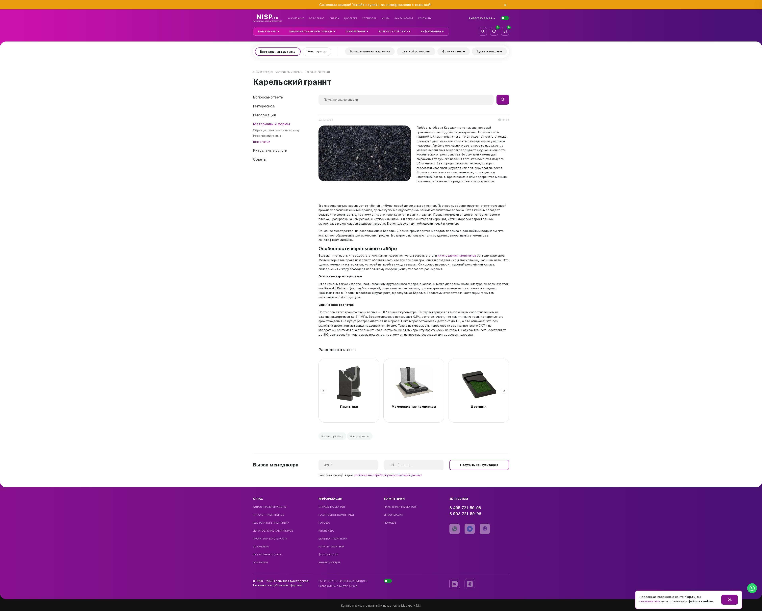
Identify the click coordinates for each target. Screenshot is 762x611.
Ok (729, 599)
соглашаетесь (650, 601)
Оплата (334, 18)
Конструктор (317, 51)
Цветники (478, 406)
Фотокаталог (328, 554)
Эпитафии (260, 562)
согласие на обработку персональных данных (388, 475)
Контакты (424, 18)
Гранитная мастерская (270, 539)
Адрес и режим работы (269, 507)
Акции (385, 18)
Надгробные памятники (336, 515)
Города (324, 523)
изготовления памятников (457, 255)
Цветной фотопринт (416, 51)
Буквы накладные (489, 51)
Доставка (350, 18)
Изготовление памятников (273, 531)
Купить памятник (331, 546)
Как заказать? (403, 18)
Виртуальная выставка (277, 51)
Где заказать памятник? (271, 523)
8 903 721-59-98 (465, 514)
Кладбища (326, 531)
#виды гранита (332, 436)
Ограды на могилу (332, 507)
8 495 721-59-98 (465, 508)
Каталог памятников (268, 515)
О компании (296, 18)
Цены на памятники (332, 539)
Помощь (390, 523)
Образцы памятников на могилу (276, 130)
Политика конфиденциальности (343, 580)
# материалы (359, 436)
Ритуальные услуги (267, 554)
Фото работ (316, 18)
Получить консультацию (479, 465)
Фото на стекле (453, 51)
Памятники (349, 406)
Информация (393, 515)
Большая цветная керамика (370, 51)
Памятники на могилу (400, 507)
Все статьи (261, 142)
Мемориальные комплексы (414, 406)
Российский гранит (267, 136)
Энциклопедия (329, 562)
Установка (369, 18)
